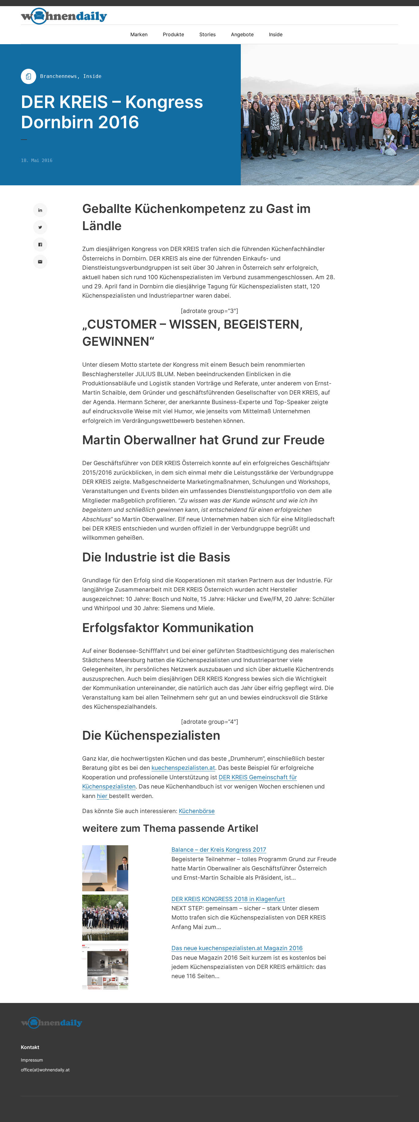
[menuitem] (142, 34)
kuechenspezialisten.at (183, 767)
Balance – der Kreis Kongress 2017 (218, 849)
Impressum (32, 1059)
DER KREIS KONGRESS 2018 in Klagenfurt (228, 899)
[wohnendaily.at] (64, 16)
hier (103, 796)
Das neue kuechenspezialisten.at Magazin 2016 (237, 948)
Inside (92, 76)
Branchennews (58, 76)
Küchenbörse (197, 811)
